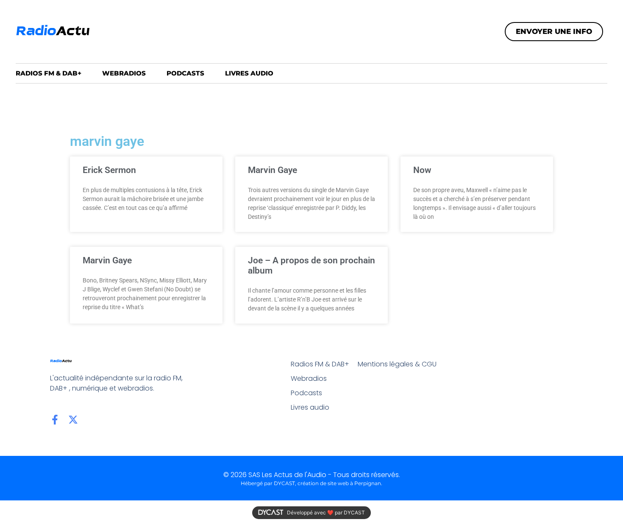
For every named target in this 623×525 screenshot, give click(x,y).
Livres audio (249, 73)
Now (422, 170)
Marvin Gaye (272, 170)
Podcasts (185, 73)
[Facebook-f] (55, 419)
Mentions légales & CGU (397, 364)
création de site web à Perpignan (339, 483)
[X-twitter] (73, 419)
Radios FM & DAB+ (48, 73)
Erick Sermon (109, 170)
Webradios (124, 73)
